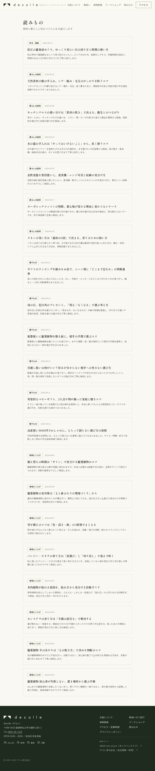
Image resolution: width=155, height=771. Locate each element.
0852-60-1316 (15, 731)
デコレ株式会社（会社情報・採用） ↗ (119, 750)
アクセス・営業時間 (109, 727)
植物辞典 (97, 4)
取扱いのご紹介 (137, 717)
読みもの (128, 4)
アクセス (143, 4)
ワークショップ (113, 4)
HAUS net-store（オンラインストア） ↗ (121, 745)
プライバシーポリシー (111, 731)
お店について (74, 4)
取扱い (87, 4)
